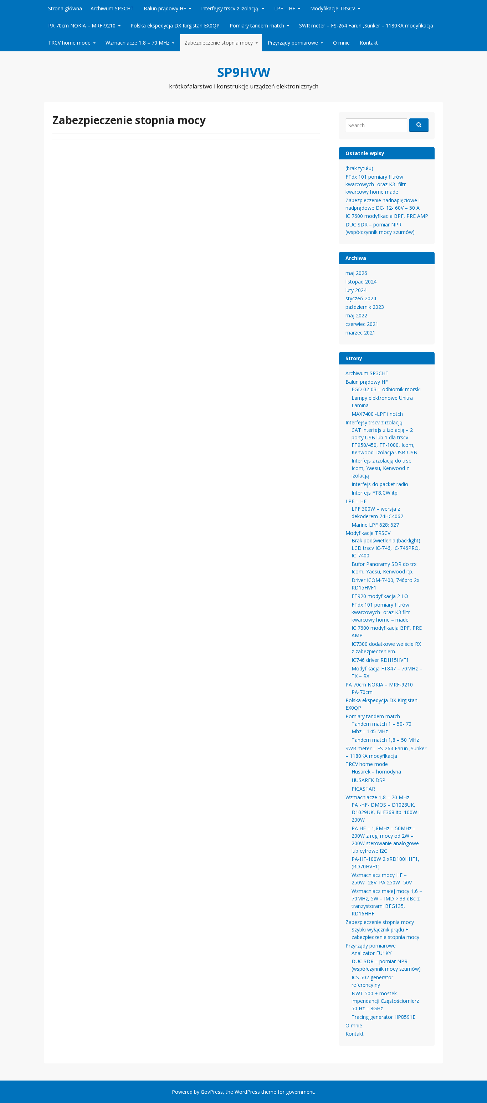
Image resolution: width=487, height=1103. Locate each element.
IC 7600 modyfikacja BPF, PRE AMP (386, 216)
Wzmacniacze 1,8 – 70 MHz (137, 42)
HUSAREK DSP (368, 780)
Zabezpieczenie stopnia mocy (218, 42)
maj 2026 (356, 273)
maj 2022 (356, 315)
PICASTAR (363, 788)
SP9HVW (243, 72)
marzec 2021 (360, 332)
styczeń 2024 (360, 298)
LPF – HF (284, 8)
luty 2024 (355, 290)
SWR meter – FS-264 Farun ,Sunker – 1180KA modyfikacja (366, 25)
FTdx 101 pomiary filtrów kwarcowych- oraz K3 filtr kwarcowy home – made (381, 612)
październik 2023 (364, 306)
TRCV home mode (69, 42)
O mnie (341, 42)
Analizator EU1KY (371, 953)
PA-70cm (362, 692)
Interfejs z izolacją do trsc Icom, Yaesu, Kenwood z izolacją (381, 468)
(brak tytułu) (359, 168)
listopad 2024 (360, 281)
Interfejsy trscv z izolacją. (230, 8)
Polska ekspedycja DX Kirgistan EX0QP (175, 25)
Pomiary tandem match (257, 25)
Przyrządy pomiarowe (293, 42)
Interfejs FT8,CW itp (375, 492)
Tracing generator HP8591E (383, 1016)
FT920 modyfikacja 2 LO (380, 596)
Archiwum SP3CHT (112, 8)
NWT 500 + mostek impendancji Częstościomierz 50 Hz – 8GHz (385, 1001)
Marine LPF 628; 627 (375, 524)
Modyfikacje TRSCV (332, 8)
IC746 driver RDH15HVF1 (380, 660)
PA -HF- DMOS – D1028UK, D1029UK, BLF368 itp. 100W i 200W (386, 812)
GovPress (212, 1091)
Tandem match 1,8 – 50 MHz (385, 739)
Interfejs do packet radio (380, 484)
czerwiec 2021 (361, 324)
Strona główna (65, 8)
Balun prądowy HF (165, 8)
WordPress (247, 1091)
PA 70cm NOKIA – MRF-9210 (82, 25)
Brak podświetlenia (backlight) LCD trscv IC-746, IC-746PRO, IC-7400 (386, 548)
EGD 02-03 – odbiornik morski (386, 389)
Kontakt (369, 42)
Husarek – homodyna (376, 771)
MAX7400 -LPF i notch (377, 413)
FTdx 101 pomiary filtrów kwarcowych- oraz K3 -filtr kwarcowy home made (375, 184)
